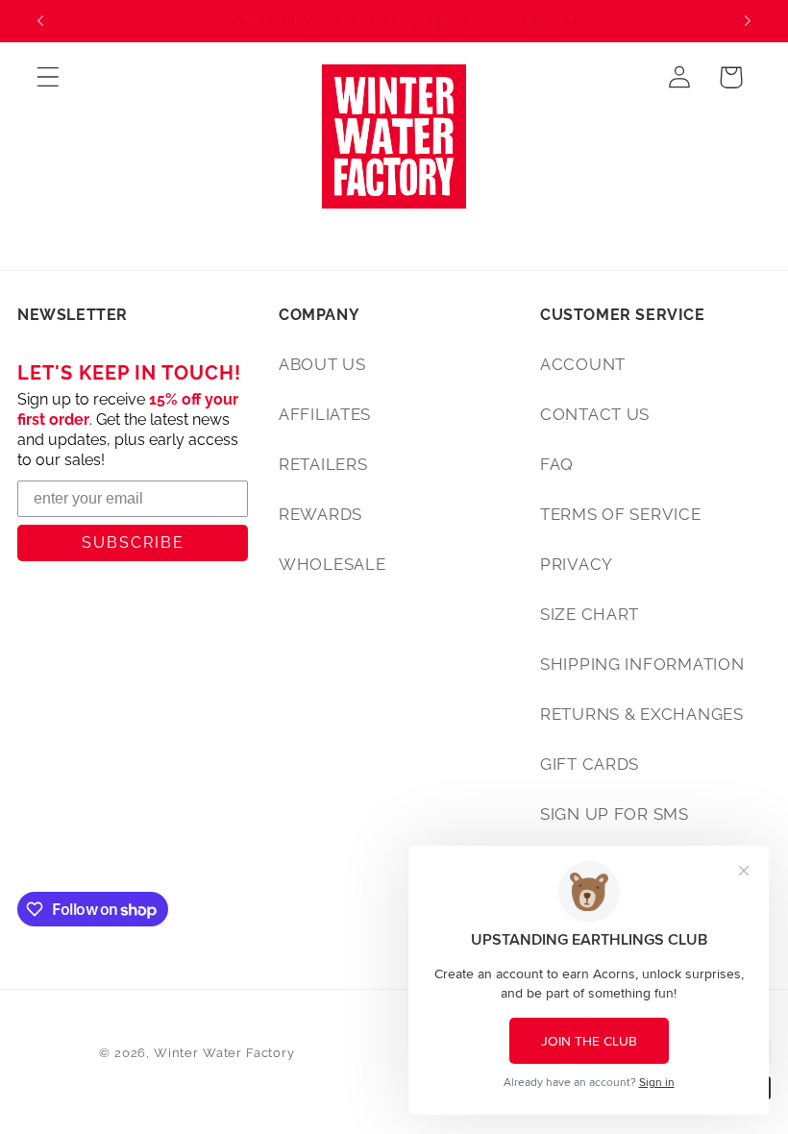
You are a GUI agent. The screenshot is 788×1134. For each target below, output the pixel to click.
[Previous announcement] (40, 21)
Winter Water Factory (224, 1053)
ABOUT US (322, 364)
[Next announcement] (747, 21)
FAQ (557, 464)
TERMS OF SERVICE (621, 514)
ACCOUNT (583, 364)
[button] (48, 77)
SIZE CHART (589, 614)
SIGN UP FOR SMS (614, 814)
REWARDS (320, 514)
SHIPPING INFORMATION (642, 664)
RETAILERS (323, 464)
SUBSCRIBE (133, 542)
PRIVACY (576, 564)
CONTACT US (595, 414)
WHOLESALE (332, 564)
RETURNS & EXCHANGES (642, 714)
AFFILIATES (325, 414)
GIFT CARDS (589, 764)
